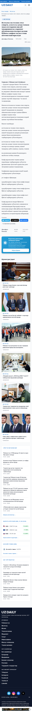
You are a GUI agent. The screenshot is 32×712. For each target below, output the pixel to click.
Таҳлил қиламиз (25, 1)
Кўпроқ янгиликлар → (9, 514)
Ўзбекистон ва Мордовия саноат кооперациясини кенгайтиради (13, 500)
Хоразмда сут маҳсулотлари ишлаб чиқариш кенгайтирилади (14, 573)
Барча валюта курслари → (10, 537)
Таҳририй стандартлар (9, 665)
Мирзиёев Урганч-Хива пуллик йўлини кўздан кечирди (15, 580)
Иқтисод (12, 11)
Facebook (24, 220)
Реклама (4, 663)
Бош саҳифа (5, 11)
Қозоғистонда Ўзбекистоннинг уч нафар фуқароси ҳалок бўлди (15, 461)
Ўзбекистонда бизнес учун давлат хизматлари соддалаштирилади (14, 588)
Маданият (5, 634)
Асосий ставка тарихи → (10, 553)
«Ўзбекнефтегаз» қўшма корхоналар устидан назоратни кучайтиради (14, 508)
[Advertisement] (16, 709)
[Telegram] (9, 693)
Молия (4, 628)
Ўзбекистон (6, 623)
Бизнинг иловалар (7, 660)
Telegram (6, 220)
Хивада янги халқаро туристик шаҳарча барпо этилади (15, 596)
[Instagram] (13, 693)
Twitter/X (15, 220)
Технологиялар (7, 631)
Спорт (4, 637)
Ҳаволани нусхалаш (9, 223)
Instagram (5, 675)
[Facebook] (18, 693)
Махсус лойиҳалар (14, 1)
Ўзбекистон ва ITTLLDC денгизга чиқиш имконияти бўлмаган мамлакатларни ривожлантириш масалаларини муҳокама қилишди (15, 491)
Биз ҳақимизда (7, 652)
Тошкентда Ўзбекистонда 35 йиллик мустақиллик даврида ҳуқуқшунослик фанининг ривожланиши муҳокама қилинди (15, 480)
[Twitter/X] (23, 693)
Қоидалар (5, 654)
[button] (25, 5)
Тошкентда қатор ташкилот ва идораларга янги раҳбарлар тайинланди (13, 469)
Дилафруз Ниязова (7, 39)
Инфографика (6, 639)
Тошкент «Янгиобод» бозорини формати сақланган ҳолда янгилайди (16, 565)
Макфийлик (5, 657)
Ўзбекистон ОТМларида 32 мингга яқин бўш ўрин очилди (15, 453)
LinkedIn (4, 683)
